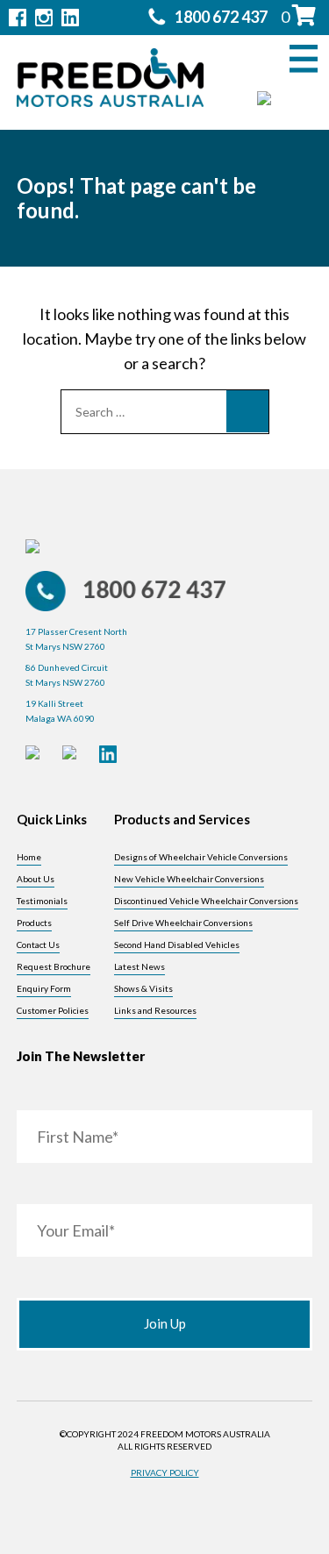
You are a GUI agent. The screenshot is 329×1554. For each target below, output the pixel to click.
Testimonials (42, 900)
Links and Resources (155, 1010)
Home (29, 857)
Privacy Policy (165, 1472)
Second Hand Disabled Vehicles (177, 944)
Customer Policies (53, 1010)
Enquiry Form (44, 988)
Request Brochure (53, 966)
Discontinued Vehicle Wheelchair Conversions (206, 900)
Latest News (139, 966)
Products (34, 922)
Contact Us (38, 944)
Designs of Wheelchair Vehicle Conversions (201, 857)
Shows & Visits (143, 988)
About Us (35, 878)
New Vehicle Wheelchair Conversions (189, 878)
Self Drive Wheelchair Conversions (183, 922)
